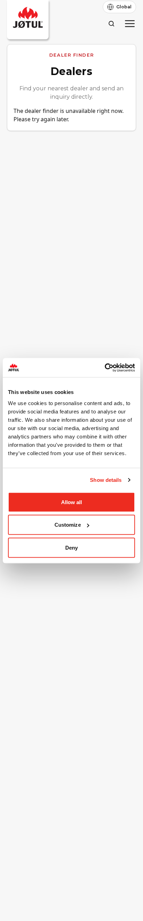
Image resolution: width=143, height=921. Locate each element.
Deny (71, 547)
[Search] (111, 23)
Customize (67, 525)
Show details (105, 480)
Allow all (71, 502)
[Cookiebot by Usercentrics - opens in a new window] (104, 367)
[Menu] (130, 23)
